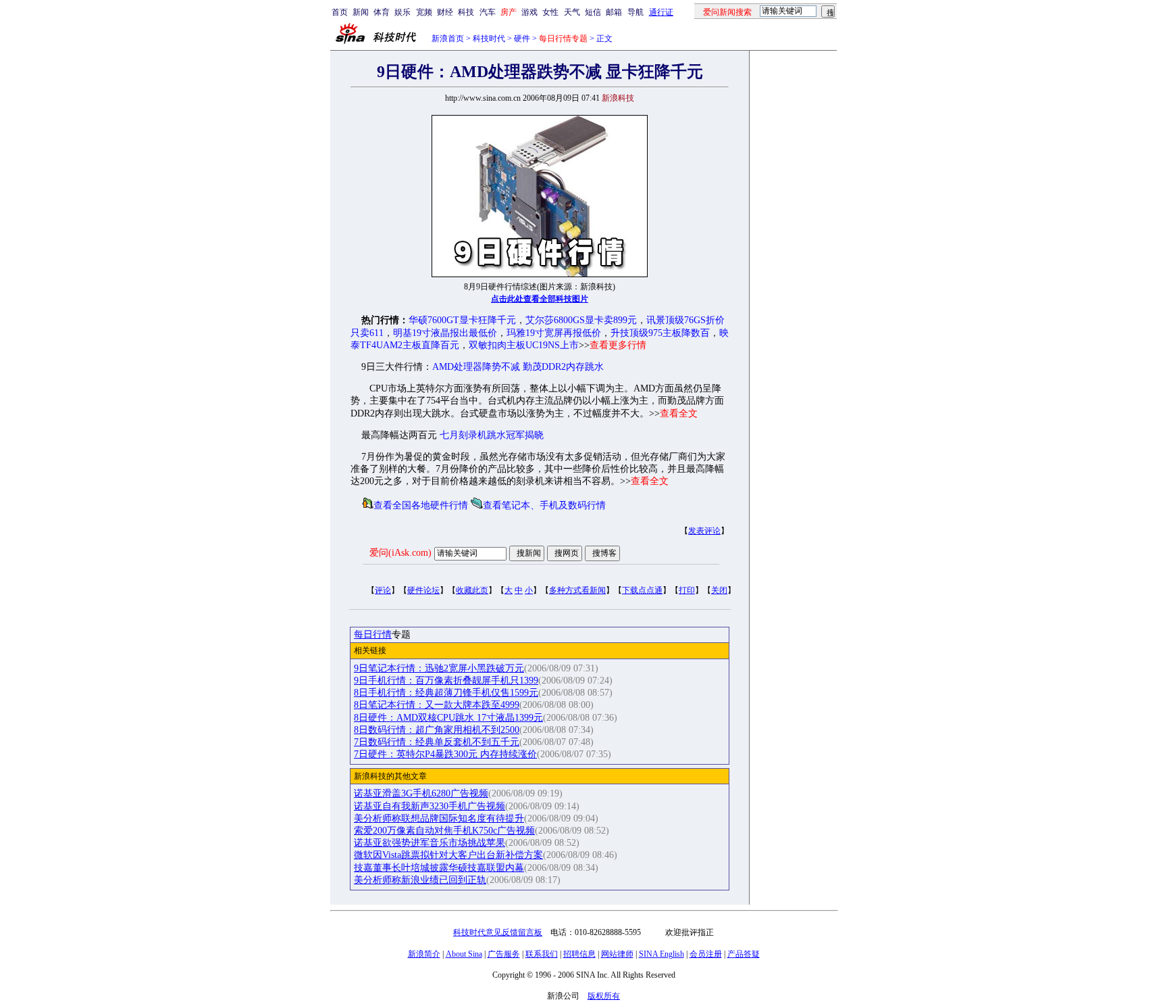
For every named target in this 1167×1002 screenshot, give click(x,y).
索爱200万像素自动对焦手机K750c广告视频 (444, 831)
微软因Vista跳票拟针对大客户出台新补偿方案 (448, 855)
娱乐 (402, 12)
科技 (466, 12)
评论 (383, 590)
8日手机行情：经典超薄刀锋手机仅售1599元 (446, 693)
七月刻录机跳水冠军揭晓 (492, 435)
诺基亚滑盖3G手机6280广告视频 (421, 793)
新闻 (361, 12)
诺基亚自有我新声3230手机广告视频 (429, 806)
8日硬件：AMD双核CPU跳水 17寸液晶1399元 (448, 718)
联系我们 (541, 954)
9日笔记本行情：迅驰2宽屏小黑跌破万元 (439, 668)
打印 (687, 590)
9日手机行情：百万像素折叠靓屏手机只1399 (446, 680)
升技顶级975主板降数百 (660, 333)
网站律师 (617, 954)
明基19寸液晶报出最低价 (445, 333)
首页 (340, 12)
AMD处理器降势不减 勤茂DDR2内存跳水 (518, 367)
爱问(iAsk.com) (400, 553)
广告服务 (504, 954)
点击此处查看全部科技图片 (539, 299)
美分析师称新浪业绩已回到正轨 (420, 880)
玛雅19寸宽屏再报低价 (554, 333)
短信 (593, 12)
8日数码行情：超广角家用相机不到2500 (436, 730)
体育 (381, 12)
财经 (445, 12)
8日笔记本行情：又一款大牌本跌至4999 (436, 705)
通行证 (661, 12)
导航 (635, 12)
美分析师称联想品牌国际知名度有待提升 (439, 818)
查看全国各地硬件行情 (420, 505)
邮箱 (614, 12)
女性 (550, 12)
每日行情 (373, 634)
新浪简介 (424, 954)
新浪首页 (448, 38)
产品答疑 (743, 954)
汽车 (487, 12)
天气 (572, 12)
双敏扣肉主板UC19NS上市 (524, 345)
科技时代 (489, 38)
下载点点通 (642, 590)
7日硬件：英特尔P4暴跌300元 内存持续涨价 (445, 754)
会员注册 (706, 954)
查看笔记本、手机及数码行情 (544, 505)
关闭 (719, 590)
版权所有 (604, 996)
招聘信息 (579, 954)
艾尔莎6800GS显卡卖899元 (581, 320)
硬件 (522, 38)
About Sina (464, 954)
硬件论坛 (423, 590)
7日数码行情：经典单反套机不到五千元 (436, 742)
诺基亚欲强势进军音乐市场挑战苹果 (429, 843)
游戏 (529, 12)
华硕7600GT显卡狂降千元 (462, 320)
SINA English (661, 954)
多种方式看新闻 (577, 590)
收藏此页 (472, 590)
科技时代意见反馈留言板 (497, 932)
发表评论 (704, 530)
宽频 (424, 12)
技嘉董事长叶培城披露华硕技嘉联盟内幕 (439, 868)
